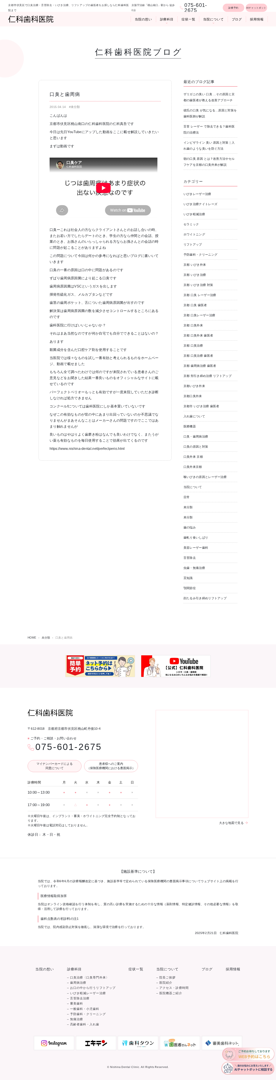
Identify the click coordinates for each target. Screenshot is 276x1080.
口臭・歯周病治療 (195, 436)
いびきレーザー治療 (197, 194)
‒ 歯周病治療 (76, 982)
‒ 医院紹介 (164, 982)
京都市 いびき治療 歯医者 (201, 406)
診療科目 (167, 19)
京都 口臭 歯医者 (195, 305)
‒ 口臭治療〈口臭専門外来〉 (88, 977)
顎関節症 (189, 588)
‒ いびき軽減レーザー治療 (86, 993)
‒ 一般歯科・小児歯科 (83, 1009)
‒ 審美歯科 (75, 1003)
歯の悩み (189, 527)
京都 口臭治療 (193, 345)
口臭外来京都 (192, 467)
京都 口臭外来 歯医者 (198, 335)
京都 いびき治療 (194, 275)
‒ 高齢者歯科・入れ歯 (83, 1024)
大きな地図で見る (231, 822)
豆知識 (188, 578)
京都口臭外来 (192, 396)
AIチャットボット (256, 7)
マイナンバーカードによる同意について (54, 766)
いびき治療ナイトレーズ (200, 204)
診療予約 (233, 7)
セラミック (191, 224)
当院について (213, 19)
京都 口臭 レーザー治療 (199, 295)
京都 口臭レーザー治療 (199, 315)
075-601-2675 (68, 746)
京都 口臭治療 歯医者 (198, 355)
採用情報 (257, 19)
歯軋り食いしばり (195, 537)
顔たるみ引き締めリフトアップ (205, 598)
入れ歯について (194, 416)
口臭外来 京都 (193, 456)
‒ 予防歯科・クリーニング (86, 1014)
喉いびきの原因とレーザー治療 (205, 477)
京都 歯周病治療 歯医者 (199, 365)
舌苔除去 (189, 557)
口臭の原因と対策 (195, 446)
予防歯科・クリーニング (200, 254)
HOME (32, 637)
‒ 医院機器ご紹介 (169, 993)
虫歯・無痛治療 (194, 568)
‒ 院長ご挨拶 (166, 977)
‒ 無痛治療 (75, 1019)
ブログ (237, 19)
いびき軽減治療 (194, 214)
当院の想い (143, 19)
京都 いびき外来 (194, 264)
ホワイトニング (194, 234)
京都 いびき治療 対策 (198, 285)
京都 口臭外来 (193, 325)
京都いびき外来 (194, 386)
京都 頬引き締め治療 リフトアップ (207, 376)
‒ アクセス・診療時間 (172, 987)
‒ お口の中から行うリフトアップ (91, 987)
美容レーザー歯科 (195, 547)
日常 (186, 497)
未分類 (188, 507)
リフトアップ (192, 244)
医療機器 (189, 426)
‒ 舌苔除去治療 (78, 998)
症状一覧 (188, 19)
